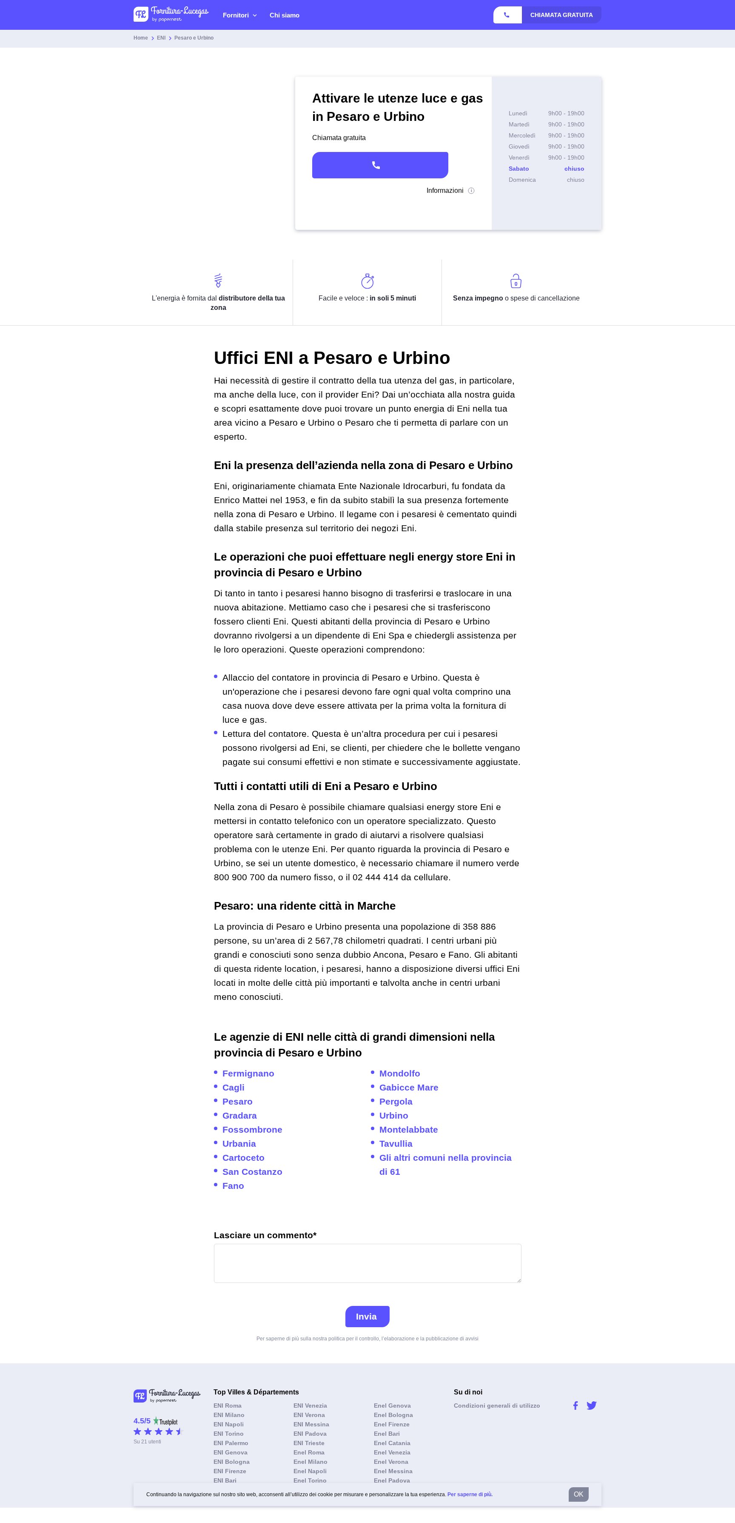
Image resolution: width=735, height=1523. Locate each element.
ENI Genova (231, 1452)
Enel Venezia (392, 1452)
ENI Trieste (309, 1443)
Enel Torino (310, 1480)
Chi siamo (284, 15)
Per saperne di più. (470, 1494)
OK (579, 1494)
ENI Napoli (229, 1424)
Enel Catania (392, 1443)
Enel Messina (393, 1471)
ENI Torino (229, 1433)
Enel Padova (392, 1480)
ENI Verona (309, 1414)
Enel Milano (310, 1461)
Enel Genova (392, 1405)
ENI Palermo (231, 1443)
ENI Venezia (310, 1405)
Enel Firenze (392, 1424)
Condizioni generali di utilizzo (497, 1405)
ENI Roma (228, 1405)
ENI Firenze (230, 1471)
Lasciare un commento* (265, 1235)
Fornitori (236, 15)
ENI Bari (225, 1480)
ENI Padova (310, 1433)
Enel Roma (309, 1452)
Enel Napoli (310, 1471)
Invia (366, 1316)
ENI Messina (311, 1424)
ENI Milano (229, 1414)
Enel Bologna (393, 1414)
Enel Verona (391, 1461)
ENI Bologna (232, 1461)
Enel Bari (387, 1433)
